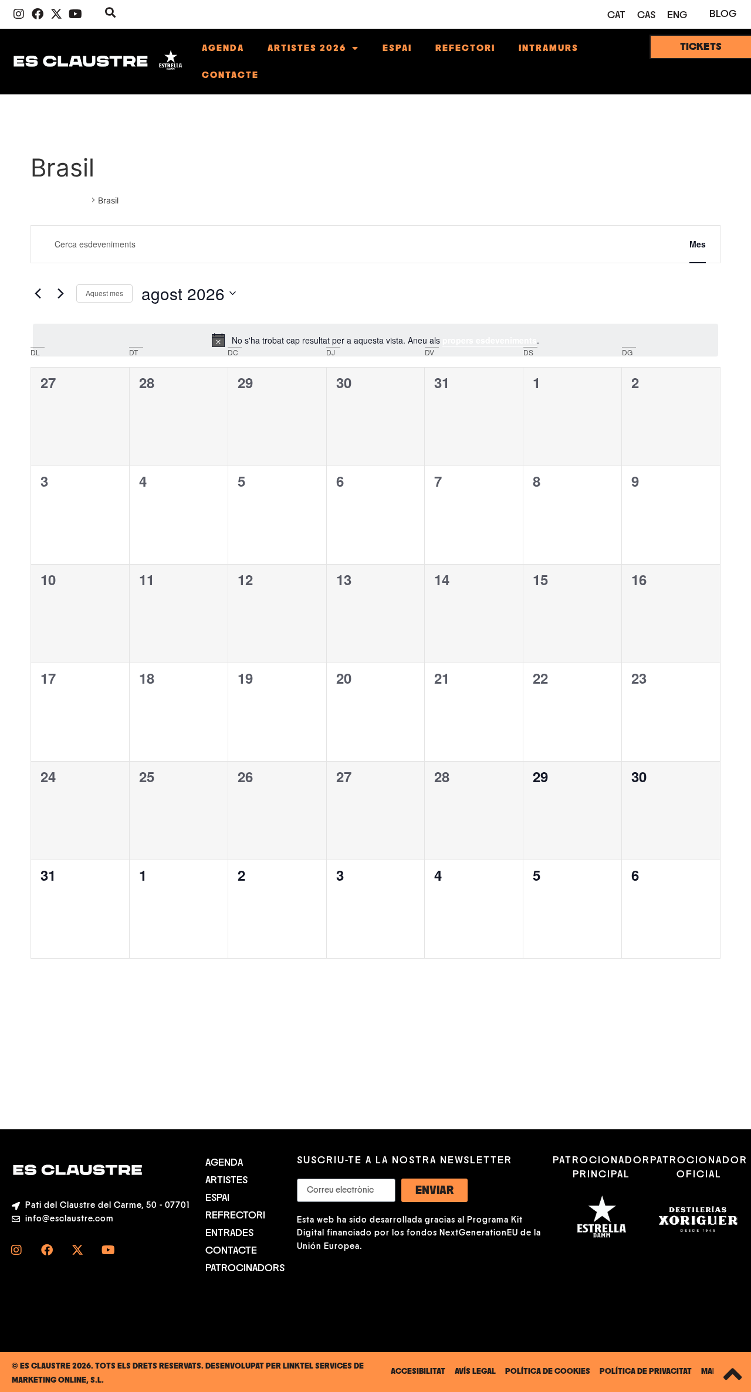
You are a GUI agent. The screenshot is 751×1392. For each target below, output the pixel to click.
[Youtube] (75, 14)
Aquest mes (104, 293)
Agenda (223, 48)
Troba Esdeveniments (613, 244)
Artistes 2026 (307, 48)
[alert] (375, 340)
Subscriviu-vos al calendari (655, 993)
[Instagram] (18, 14)
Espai (397, 48)
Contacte (230, 75)
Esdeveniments (60, 200)
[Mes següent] (60, 293)
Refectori (465, 48)
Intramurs (549, 48)
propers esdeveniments (489, 340)
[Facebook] (37, 14)
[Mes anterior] (38, 293)
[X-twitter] (56, 14)
